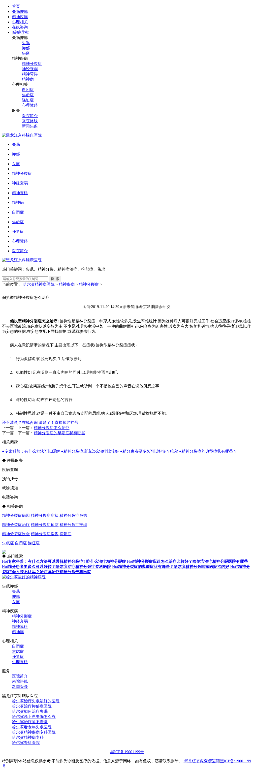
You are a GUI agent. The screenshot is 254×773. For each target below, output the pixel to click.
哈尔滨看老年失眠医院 (32, 727)
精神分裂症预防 (45, 525)
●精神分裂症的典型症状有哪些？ (208, 451)
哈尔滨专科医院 (26, 743)
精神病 (28, 79)
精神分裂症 (32, 64)
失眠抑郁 (20, 11)
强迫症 (28, 100)
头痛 (26, 53)
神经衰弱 (30, 69)
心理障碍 (30, 105)
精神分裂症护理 (73, 525)
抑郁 (26, 48)
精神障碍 (30, 74)
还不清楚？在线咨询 (20, 422)
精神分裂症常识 (45, 534)
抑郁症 (65, 534)
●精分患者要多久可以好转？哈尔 (149, 451)
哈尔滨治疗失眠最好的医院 (36, 701)
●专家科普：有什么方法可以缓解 (31, 451)
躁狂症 (34, 543)
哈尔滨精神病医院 (39, 284)
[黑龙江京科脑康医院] (22, 135)
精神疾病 (20, 17)
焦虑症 (28, 95)
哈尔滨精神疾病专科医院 (34, 732)
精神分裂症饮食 (16, 534)
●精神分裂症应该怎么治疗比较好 (90, 451)
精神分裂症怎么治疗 (51, 428)
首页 (16, 6)
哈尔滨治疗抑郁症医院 (32, 706)
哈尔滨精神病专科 (28, 737)
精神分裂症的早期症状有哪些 (59, 433)
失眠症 (8, 543)
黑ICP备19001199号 (127, 752)
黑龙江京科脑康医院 (201, 761)
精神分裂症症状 (45, 515)
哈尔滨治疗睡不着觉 (30, 722)
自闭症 (28, 90)
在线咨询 (20, 27)
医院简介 (30, 116)
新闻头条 (30, 126)
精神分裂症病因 (16, 515)
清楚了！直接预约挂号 (58, 422)
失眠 (26, 43)
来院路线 (30, 121)
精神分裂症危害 (73, 515)
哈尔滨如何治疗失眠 (30, 711)
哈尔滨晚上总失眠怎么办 (34, 716)
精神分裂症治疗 (16, 525)
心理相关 (20, 22)
